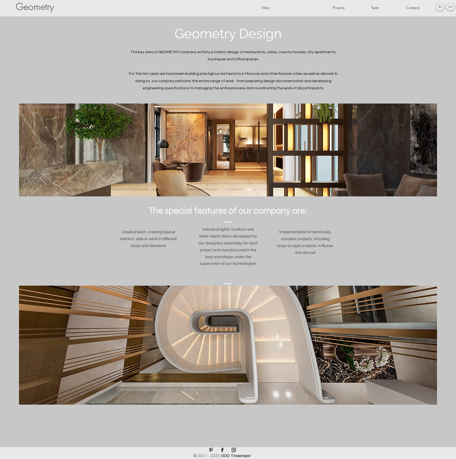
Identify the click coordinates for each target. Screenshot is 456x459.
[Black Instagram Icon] (234, 450)
